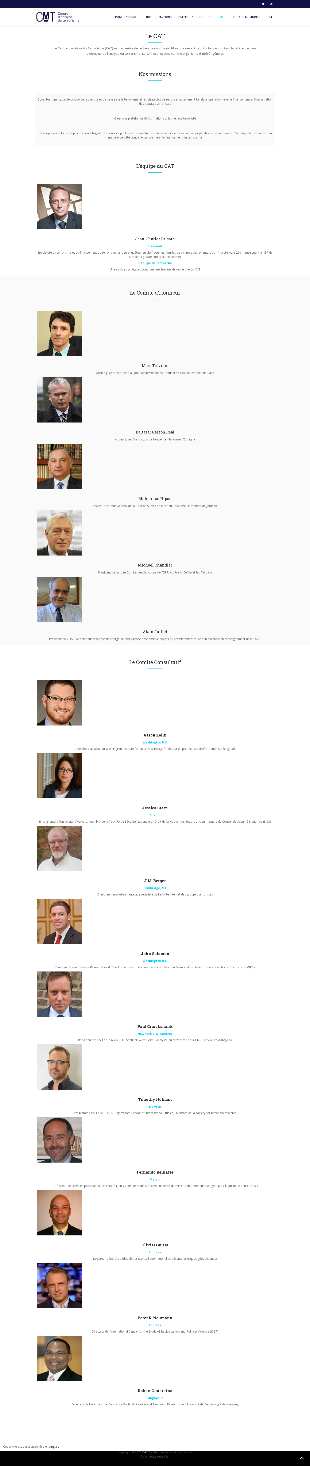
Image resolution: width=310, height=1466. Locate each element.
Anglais (54, 1446)
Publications (125, 17)
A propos (216, 17)
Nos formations (159, 17)
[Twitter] (263, 4)
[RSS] (271, 4)
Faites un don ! (190, 17)
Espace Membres (246, 17)
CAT (145, 1452)
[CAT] (59, 17)
